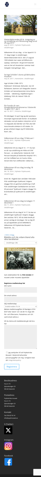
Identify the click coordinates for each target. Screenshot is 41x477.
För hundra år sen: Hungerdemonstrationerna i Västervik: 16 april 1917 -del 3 (20, 107)
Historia (18, 111)
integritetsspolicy (14, 360)
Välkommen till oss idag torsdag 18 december (18, 168)
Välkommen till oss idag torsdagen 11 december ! (19, 202)
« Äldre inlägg (9, 235)
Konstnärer (19, 79)
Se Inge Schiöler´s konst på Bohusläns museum (19, 76)
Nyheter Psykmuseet (22, 45)
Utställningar (9, 48)
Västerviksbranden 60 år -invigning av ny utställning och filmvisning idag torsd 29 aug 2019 (20, 41)
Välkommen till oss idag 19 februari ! (19, 138)
